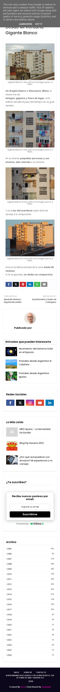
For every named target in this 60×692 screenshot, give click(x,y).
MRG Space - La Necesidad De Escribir (35, 430)
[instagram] (30, 403)
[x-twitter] (20, 403)
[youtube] (40, 403)
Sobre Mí (28, 672)
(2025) (30, 681)
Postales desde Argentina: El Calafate (35, 362)
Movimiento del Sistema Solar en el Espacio (36, 350)
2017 (30, 609)
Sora (22, 686)
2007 (30, 558)
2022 (30, 634)
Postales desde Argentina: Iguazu (34, 375)
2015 (30, 599)
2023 (30, 639)
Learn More (25, 24)
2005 (30, 548)
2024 (30, 645)
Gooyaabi (46, 686)
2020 (30, 624)
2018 (30, 614)
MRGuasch (39, 328)
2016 (30, 604)
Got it (38, 24)
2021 (30, 629)
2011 (30, 579)
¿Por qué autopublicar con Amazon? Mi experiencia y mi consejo (36, 460)
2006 (30, 553)
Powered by (22, 523)
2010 (30, 574)
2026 (30, 655)
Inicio (16, 672)
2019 (30, 619)
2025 (30, 650)
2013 (30, 589)
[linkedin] (50, 403)
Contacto (41, 672)
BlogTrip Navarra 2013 (32, 443)
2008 (30, 563)
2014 (30, 594)
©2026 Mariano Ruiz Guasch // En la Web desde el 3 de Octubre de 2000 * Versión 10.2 (30, 676)
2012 (30, 584)
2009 (30, 569)
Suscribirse (30, 514)
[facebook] (10, 403)
